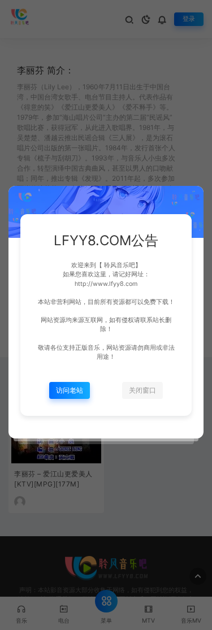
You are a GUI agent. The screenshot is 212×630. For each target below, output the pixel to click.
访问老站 (69, 390)
